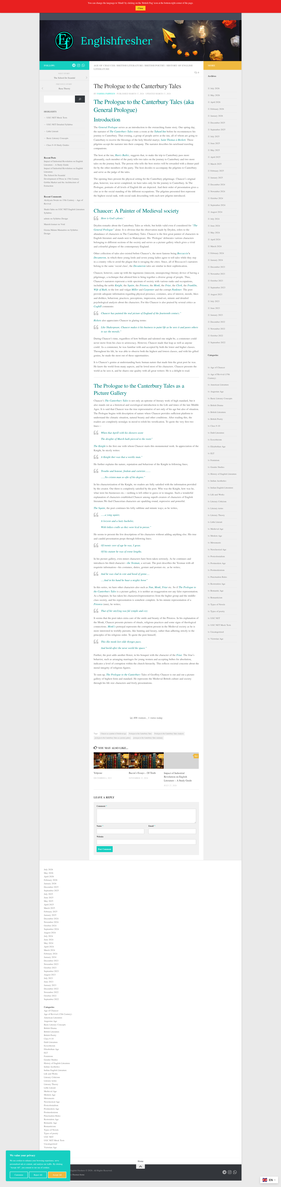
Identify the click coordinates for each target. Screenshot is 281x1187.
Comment (102, 806)
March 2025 (216, 163)
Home (140, 1161)
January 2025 (216, 177)
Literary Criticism (218, 501)
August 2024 (216, 211)
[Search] (80, 99)
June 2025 (215, 143)
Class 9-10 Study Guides (58, 144)
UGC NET (215, 618)
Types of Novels (217, 604)
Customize (18, 1174)
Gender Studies (217, 467)
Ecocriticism (216, 439)
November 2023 (217, 273)
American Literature (219, 384)
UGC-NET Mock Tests (57, 117)
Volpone (98, 773)
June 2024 (215, 225)
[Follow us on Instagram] (78, 65)
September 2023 (217, 287)
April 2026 (215, 102)
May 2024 (215, 232)
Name (100, 825)
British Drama (216, 405)
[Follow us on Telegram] (74, 65)
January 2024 (216, 259)
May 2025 (215, 150)
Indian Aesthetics (218, 480)
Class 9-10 (215, 425)
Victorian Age (216, 638)
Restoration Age (217, 583)
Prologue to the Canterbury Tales (140, 733)
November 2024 (217, 191)
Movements (215, 542)
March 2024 (216, 246)
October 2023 (216, 280)
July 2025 (215, 136)
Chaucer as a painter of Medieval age (113, 733)
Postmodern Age (218, 563)
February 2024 (217, 253)
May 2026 (215, 95)
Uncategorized (217, 631)
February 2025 (217, 170)
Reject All (38, 1174)
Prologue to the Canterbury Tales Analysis (169, 733)
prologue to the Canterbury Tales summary (148, 738)
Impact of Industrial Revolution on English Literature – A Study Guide (178, 776)
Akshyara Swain (51, 200)
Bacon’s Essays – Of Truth (142, 773)
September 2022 (217, 342)
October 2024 (216, 198)
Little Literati (52, 131)
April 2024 (215, 239)
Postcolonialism (217, 556)
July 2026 (215, 88)
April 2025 (215, 156)
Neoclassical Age (218, 549)
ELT (212, 453)
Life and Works (217, 494)
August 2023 (216, 294)
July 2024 (215, 218)
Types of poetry (217, 611)
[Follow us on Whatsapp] (83, 65)
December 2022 (217, 321)
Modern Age (216, 535)
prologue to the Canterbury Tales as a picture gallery (113, 738)
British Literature (130, 65)
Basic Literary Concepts (57, 138)
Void (63, 224)
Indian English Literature (221, 487)
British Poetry (155, 65)
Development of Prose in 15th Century (61, 178)
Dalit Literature (217, 432)
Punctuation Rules (218, 576)
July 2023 (215, 301)
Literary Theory (217, 515)
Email (151, 825)
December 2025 (217, 122)
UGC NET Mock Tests (220, 624)
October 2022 (216, 335)
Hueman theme (78, 1174)
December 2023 (217, 266)
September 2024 (217, 205)
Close (140, 8)
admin (47, 218)
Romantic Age (216, 590)
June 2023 (215, 308)
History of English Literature (223, 473)
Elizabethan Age (218, 446)
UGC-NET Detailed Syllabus (60, 124)
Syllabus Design (60, 218)
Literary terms (216, 508)
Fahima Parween (106, 93)
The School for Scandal (54, 175)
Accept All (57, 1174)
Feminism (214, 460)
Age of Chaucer (104, 65)
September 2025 (217, 129)
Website (100, 836)
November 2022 (217, 328)
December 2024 (217, 184)
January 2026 (216, 115)
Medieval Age (216, 528)
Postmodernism (217, 570)
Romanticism (216, 597)
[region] (38, 1165)
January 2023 (216, 314)
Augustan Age (217, 391)
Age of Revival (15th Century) (58, 1014)
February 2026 (217, 108)
